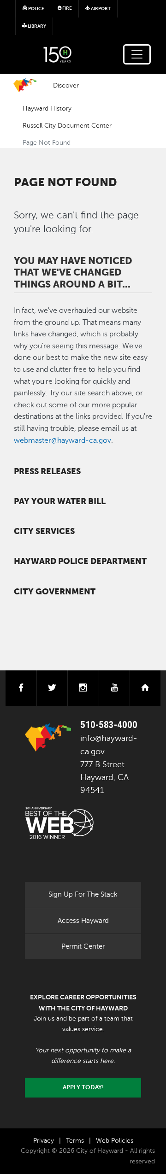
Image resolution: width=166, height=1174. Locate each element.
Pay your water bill (60, 501)
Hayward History (47, 108)
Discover (66, 85)
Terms (75, 1140)
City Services (44, 531)
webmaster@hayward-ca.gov (62, 440)
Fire (66, 8)
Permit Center (83, 946)
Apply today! (83, 1087)
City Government (54, 591)
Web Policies (114, 1140)
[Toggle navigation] (137, 54)
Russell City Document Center (67, 125)
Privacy (43, 1140)
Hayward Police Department (80, 561)
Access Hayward (83, 920)
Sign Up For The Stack (83, 894)
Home (24, 85)
